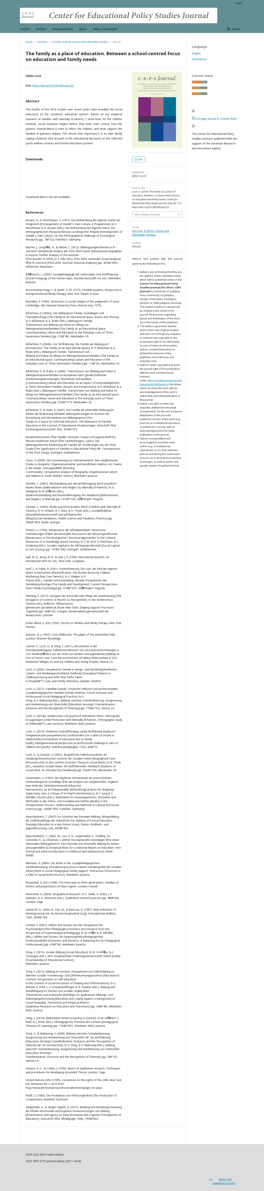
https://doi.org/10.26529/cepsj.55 (53, 85)
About (83, 29)
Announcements (62, 29)
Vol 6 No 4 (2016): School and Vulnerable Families (80, 42)
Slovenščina (199, 59)
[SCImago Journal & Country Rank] (214, 118)
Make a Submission (105, 29)
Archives (41, 29)
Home (29, 42)
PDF (139, 159)
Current (24, 29)
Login (239, 3)
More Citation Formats (147, 214)
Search (235, 29)
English (196, 53)
